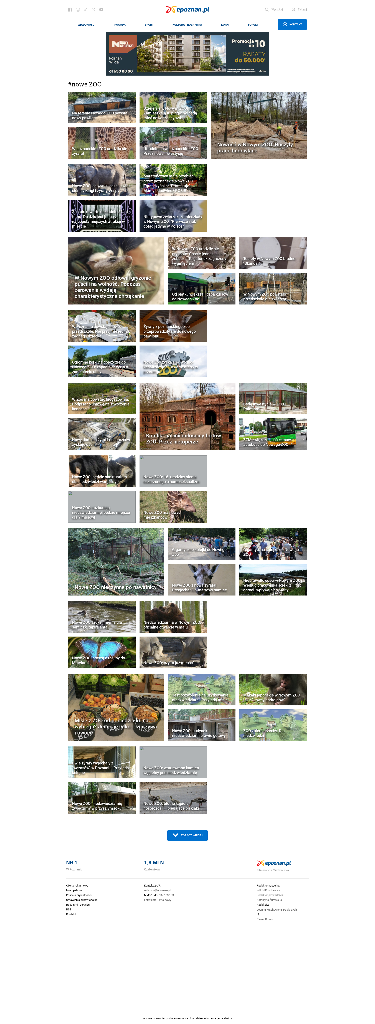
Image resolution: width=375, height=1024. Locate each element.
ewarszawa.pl (182, 1018)
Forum (253, 24)
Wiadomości (86, 24)
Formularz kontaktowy (157, 900)
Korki (225, 24)
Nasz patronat (74, 890)
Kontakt (295, 24)
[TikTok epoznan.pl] (86, 10)
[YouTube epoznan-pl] (101, 10)
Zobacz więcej (191, 835)
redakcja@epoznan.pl (157, 890)
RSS (68, 909)
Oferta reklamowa (77, 885)
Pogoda (120, 24)
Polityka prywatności (79, 895)
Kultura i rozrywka (187, 24)
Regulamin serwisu (78, 904)
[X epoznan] (93, 10)
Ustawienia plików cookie (81, 900)
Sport (149, 24)
